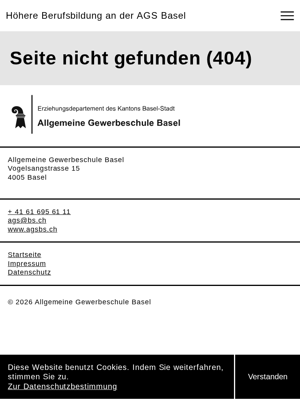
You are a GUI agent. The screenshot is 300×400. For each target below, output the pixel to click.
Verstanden (268, 376)
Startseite (24, 255)
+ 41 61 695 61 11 (39, 212)
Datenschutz (29, 272)
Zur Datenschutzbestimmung (62, 386)
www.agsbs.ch (32, 229)
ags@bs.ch (27, 220)
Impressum (27, 264)
